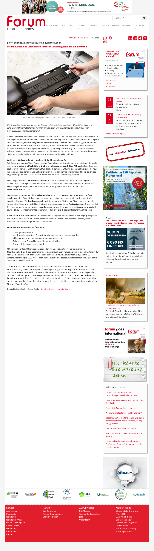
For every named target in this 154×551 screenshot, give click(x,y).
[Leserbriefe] (105, 38)
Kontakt (10, 534)
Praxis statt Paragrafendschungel (120, 408)
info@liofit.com (48, 286)
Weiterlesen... (111, 80)
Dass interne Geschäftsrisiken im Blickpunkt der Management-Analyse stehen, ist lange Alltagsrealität (125, 420)
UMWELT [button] (93, 25)
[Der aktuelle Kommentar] (125, 151)
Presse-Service (12, 525)
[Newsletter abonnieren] (105, 41)
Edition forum (122, 525)
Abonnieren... (111, 86)
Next (91, 76)
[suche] (144, 18)
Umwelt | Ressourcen (79, 37)
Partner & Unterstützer (53, 514)
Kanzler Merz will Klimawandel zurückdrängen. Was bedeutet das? (121, 394)
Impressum (11, 531)
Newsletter (11, 516)
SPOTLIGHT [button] (139, 25)
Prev (15, 76)
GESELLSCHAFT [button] (68, 25)
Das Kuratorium (50, 511)
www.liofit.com (63, 286)
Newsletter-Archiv (14, 519)
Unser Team (84, 519)
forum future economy (126, 528)
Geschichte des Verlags (89, 514)
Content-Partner (50, 516)
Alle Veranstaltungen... (115, 133)
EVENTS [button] (115, 25)
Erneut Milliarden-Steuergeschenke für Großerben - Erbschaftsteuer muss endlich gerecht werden (124, 444)
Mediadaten (11, 514)
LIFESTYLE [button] (104, 25)
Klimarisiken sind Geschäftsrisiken (121, 428)
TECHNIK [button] (81, 25)
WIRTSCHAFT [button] (52, 25)
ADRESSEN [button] (126, 25)
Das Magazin (85, 511)
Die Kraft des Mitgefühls (126, 522)
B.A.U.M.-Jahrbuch (124, 516)
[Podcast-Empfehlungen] (110, 38)
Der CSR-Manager (123, 519)
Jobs (81, 516)
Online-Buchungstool (15, 522)
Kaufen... (109, 83)
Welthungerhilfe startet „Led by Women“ (124, 412)
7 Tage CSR (120, 514)
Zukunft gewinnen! (124, 531)
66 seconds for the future (127, 511)
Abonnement (12, 511)
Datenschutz (12, 528)
